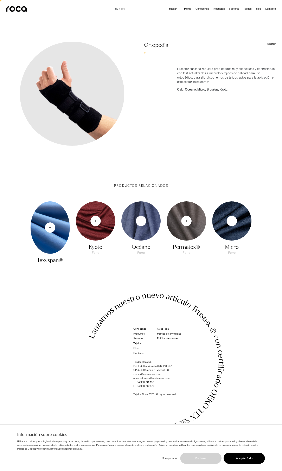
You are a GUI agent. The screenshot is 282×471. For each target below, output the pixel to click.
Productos (219, 9)
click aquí (77, 448)
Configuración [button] (170, 458)
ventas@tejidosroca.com (146, 374)
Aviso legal (163, 328)
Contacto (270, 9)
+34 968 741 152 (144, 382)
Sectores (234, 9)
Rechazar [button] (201, 458)
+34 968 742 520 (144, 386)
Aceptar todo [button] (244, 458)
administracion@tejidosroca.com (151, 378)
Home (187, 9)
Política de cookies (167, 338)
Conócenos (202, 9)
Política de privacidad (169, 333)
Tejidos (247, 9)
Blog (258, 9)
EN (123, 9)
